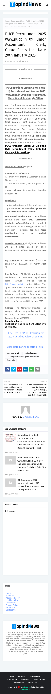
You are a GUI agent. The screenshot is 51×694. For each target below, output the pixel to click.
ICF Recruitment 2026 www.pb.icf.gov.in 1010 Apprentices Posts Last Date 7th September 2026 (30, 485)
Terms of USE (12, 607)
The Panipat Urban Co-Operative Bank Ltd (23, 357)
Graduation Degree (31, 353)
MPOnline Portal (14, 61)
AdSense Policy (13, 598)
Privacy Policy (12, 605)
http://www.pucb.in (14, 284)
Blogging (27, 687)
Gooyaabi (26, 689)
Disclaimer (10, 603)
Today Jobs (11, 360)
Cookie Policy (12, 600)
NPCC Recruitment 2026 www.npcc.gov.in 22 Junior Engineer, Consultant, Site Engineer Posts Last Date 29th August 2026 (31, 464)
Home (7, 21)
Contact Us (11, 610)
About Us (10, 595)
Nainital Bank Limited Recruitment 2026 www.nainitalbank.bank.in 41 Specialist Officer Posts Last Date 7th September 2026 (31, 441)
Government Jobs (18, 21)
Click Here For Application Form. (25, 346)
